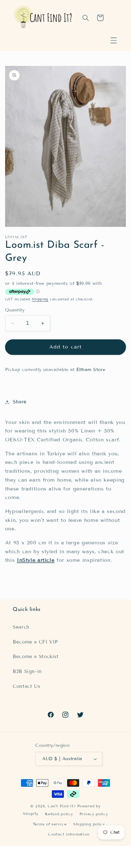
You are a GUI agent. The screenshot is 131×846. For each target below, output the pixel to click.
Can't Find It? (62, 806)
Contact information (68, 834)
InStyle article (35, 560)
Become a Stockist (36, 656)
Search (21, 627)
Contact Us (26, 686)
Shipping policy (89, 824)
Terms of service (50, 824)
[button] (113, 40)
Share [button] (20, 402)
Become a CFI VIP (35, 642)
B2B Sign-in (27, 671)
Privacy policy (93, 813)
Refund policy (59, 813)
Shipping (40, 299)
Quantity (14, 310)
